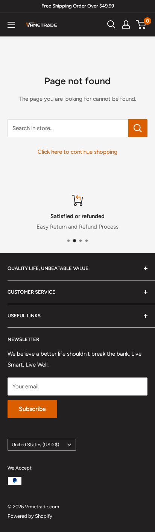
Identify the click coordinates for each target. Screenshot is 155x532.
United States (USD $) (35, 444)
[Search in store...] (137, 128)
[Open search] (111, 24)
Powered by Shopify (30, 516)
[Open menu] (11, 25)
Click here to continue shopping (77, 152)
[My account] (126, 24)
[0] (141, 24)
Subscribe (32, 408)
